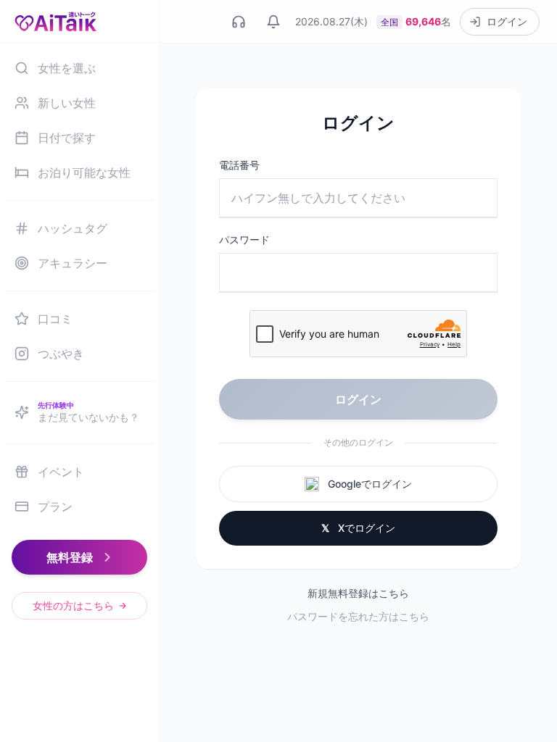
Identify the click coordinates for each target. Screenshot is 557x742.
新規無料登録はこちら (358, 593)
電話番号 (239, 165)
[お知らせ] (273, 22)
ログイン (358, 399)
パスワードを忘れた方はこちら (358, 616)
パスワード (244, 239)
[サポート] (239, 22)
